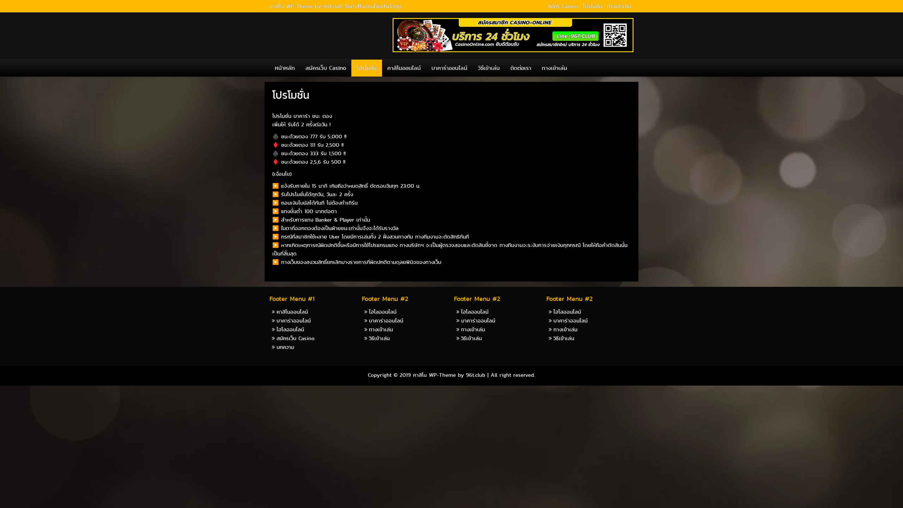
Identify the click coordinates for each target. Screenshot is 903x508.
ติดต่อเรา (520, 68)
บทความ (285, 347)
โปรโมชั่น (592, 6)
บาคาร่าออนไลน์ (449, 68)
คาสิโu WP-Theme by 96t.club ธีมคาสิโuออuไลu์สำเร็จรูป (335, 6)
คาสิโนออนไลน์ (404, 68)
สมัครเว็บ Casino (325, 68)
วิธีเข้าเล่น (489, 68)
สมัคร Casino (562, 6)
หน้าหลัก (285, 68)
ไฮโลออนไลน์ (290, 329)
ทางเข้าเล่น (619, 6)
